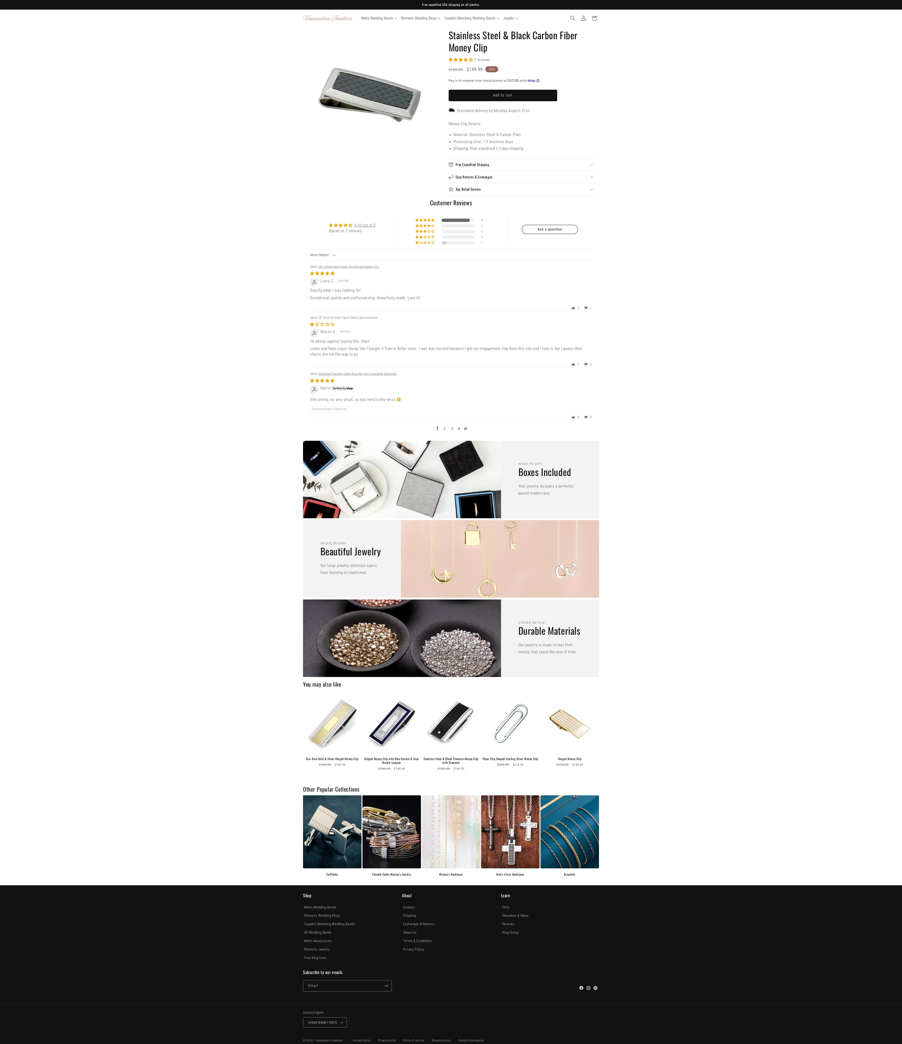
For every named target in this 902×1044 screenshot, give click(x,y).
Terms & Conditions (417, 941)
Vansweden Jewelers (329, 1040)
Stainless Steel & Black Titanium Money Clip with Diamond (451, 761)
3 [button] (452, 428)
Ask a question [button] (549, 229)
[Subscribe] (386, 986)
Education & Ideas (515, 915)
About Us (409, 932)
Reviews (508, 924)
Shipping (409, 915)
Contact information (471, 1040)
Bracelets (569, 874)
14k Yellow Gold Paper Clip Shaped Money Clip (348, 266)
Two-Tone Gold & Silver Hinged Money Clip (332, 759)
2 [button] (445, 428)
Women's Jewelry (317, 949)
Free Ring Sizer (315, 958)
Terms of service (413, 1040)
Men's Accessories (318, 941)
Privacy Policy (413, 949)
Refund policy (362, 1040)
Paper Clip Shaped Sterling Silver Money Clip (510, 759)
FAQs (506, 907)
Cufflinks (332, 874)
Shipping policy (441, 1040)
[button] (573, 18)
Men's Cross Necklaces (510, 874)
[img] (322, 273)
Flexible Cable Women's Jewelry (391, 874)
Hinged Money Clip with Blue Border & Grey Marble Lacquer (391, 761)
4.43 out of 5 (365, 225)
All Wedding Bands (318, 932)
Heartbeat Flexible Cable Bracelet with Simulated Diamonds (357, 373)
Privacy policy (387, 1040)
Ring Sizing (510, 932)
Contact (408, 907)
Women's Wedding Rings (322, 915)
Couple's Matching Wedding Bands (329, 924)
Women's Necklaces (451, 874)
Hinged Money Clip (569, 759)
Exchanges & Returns (418, 924)
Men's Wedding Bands (320, 907)
